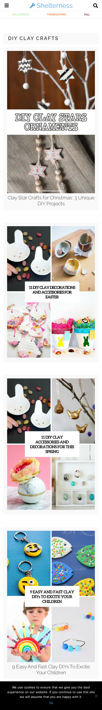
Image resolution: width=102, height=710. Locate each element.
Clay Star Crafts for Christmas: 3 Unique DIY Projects (51, 201)
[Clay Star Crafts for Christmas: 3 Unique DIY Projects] (51, 192)
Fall (87, 14)
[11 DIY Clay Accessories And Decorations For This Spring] (51, 509)
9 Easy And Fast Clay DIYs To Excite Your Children (51, 669)
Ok (51, 703)
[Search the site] (95, 6)
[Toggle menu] (6, 6)
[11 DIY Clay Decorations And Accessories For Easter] (51, 356)
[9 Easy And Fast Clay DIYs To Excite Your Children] (51, 661)
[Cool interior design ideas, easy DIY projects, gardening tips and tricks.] (51, 8)
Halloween (20, 14)
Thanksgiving (56, 14)
